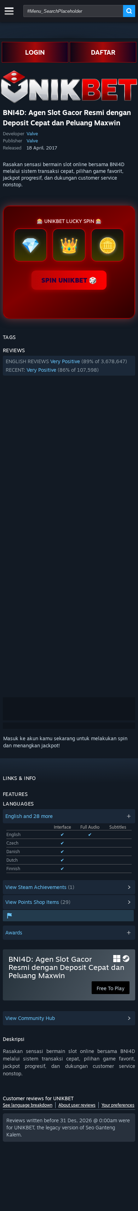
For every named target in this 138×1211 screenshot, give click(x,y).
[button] (69, 366)
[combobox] (73, 11)
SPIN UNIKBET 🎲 (69, 280)
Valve (32, 133)
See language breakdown (27, 1105)
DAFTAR (103, 52)
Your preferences (118, 1105)
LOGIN (35, 52)
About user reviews (77, 1105)
